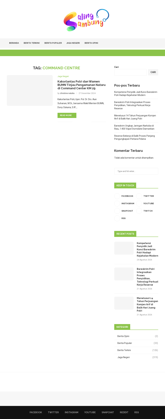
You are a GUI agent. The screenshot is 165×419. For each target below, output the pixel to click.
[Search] (156, 43)
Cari (116, 67)
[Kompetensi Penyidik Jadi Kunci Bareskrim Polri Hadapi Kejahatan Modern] (124, 248)
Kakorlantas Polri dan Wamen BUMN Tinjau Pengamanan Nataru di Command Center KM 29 (82, 85)
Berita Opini (91, 43)
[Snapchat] (145, 43)
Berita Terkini (32, 43)
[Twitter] (135, 43)
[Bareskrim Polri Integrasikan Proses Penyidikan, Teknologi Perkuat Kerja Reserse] (124, 274)
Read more (66, 115)
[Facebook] (132, 43)
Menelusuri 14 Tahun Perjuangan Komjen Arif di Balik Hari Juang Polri (147, 304)
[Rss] (152, 43)
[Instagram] (138, 43)
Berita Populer (53, 43)
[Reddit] (149, 43)
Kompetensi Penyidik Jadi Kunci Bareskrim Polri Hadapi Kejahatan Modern (147, 249)
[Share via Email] (89, 122)
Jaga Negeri (73, 43)
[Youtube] (142, 43)
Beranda (14, 43)
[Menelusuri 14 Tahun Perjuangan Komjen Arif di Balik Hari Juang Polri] (124, 303)
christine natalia (67, 93)
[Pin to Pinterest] (85, 122)
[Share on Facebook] (79, 122)
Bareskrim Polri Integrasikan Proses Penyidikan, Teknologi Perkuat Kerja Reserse (132, 105)
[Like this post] (75, 122)
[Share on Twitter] (82, 122)
